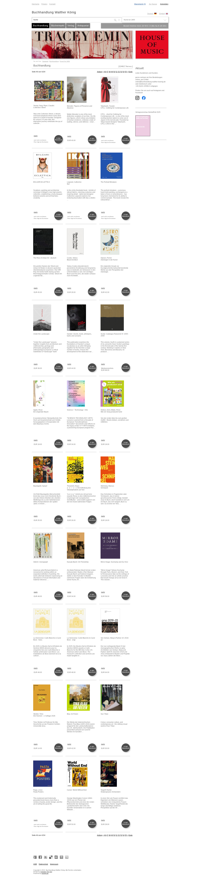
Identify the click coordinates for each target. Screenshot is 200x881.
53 (121, 72)
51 (117, 72)
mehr (36, 136)
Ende (131, 72)
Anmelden (164, 4)
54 (123, 72)
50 (114, 72)
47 (107, 72)
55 (126, 72)
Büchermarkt (57, 25)
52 (119, 72)
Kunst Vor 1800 (65, 61)
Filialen (44, 4)
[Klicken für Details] (48, 89)
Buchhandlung (40, 25)
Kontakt (52, 4)
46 (105, 72)
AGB (35, 864)
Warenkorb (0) (140, 4)
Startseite (35, 4)
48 (110, 72)
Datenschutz (43, 864)
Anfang (99, 72)
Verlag (70, 25)
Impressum (54, 864)
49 (112, 72)
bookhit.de (45, 873)
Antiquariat (83, 25)
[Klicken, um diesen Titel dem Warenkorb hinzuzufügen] (59, 143)
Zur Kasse (153, 4)
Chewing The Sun (46, 872)
